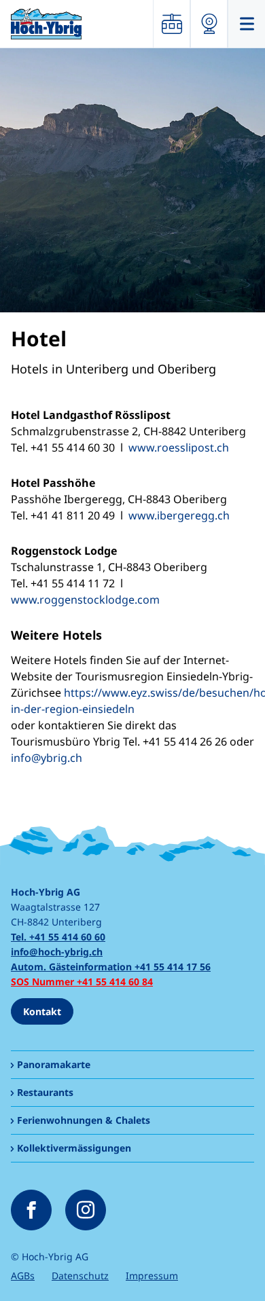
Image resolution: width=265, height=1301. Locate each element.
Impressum (152, 1275)
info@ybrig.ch (46, 757)
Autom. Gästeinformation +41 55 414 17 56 (111, 966)
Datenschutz (80, 1275)
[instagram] (85, 1210)
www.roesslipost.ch (178, 447)
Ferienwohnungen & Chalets (83, 1120)
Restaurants (45, 1092)
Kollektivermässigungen (74, 1147)
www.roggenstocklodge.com (85, 599)
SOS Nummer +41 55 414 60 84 (82, 981)
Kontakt (42, 1011)
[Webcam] (209, 24)
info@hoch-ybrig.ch (57, 951)
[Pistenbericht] (172, 24)
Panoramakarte (53, 1064)
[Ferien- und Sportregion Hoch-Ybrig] (46, 23)
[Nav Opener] (246, 24)
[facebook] (31, 1210)
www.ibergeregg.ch (179, 515)
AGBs (23, 1275)
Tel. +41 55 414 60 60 (58, 936)
